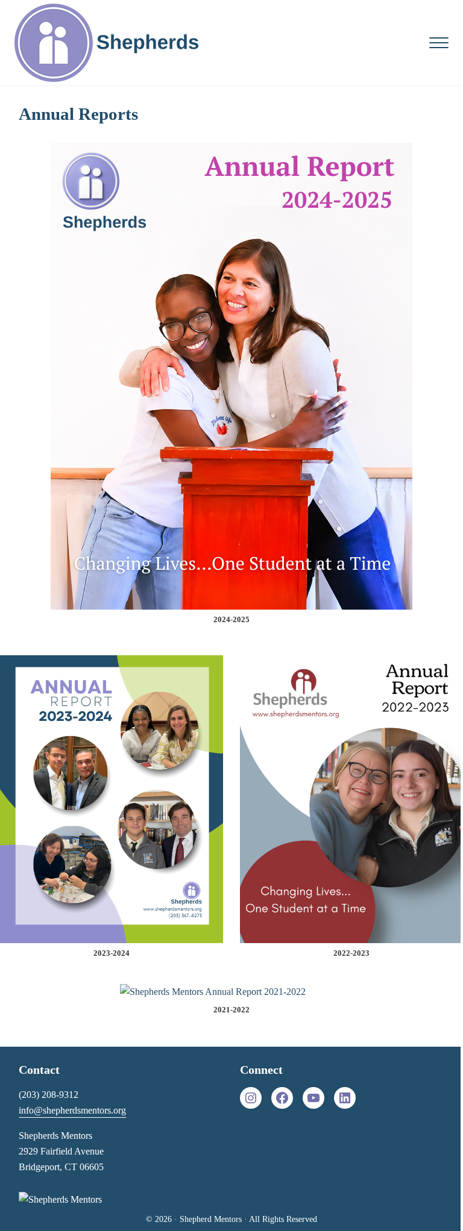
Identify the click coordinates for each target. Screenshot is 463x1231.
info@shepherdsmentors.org (72, 1110)
